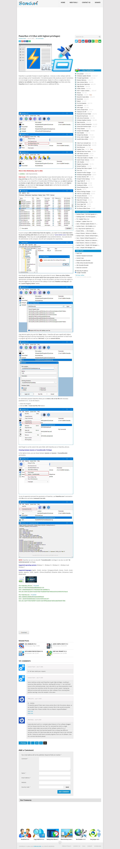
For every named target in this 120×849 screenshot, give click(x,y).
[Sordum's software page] (28, 3)
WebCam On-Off (82, 111)
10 (37, 743)
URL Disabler (80, 162)
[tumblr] (89, 41)
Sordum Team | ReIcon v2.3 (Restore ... (87, 240)
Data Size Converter (81, 267)
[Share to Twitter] (20, 41)
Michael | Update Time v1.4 (84, 221)
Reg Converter (81, 122)
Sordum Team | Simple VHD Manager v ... (88, 245)
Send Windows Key (82, 202)
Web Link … (31, 711)
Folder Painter (81, 88)
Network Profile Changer (84, 172)
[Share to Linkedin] (27, 41)
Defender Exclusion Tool (84, 145)
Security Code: (26, 787)
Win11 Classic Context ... (84, 90)
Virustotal (36, 585)
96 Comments (28, 653)
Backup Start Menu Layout (84, 168)
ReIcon (79, 92)
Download (97, 846)
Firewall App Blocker (83, 78)
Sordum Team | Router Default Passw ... (87, 235)
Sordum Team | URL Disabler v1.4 (85, 226)
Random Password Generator (84, 255)
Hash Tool (79, 253)
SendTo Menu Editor (82, 139)
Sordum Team (22, 38)
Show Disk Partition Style (84, 126)
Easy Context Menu (82, 82)
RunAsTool (80, 99)
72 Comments (56, 653)
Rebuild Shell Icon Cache (84, 151)
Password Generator (82, 155)
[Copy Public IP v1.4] (39, 833)
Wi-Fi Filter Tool (81, 206)
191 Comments (39, 38)
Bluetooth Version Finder (84, 114)
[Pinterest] (86, 41)
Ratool (79, 101)
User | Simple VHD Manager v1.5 (85, 247)
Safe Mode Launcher (82, 153)
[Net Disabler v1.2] (81, 833)
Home (63, 2)
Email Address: (26, 778)
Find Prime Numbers (83, 198)
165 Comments (28, 646)
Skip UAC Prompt (82, 200)
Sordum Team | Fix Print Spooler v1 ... (87, 214)
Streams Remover (82, 195)
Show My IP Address (82, 270)
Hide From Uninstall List (84, 143)
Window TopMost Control (84, 120)
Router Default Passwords (84, 124)
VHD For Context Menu (83, 193)
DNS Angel (80, 107)
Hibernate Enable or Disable (85, 158)
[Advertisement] (60, 21)
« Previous (23, 743)
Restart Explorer (81, 166)
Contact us (86, 2)
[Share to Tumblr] (25, 41)
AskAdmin (80, 105)
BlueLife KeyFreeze (82, 116)
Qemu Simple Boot (82, 109)
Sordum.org (37, 846)
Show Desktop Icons (82, 187)
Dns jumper (80, 73)
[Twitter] (76, 41)
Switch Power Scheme (83, 160)
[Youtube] (79, 41)
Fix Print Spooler (81, 103)
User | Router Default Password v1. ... (87, 238)
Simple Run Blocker (82, 135)
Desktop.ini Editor (82, 185)
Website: (24, 782)
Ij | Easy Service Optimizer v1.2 (85, 228)
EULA (83, 846)
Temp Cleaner (81, 128)
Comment (25, 759)
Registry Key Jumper (82, 164)
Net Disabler (80, 133)
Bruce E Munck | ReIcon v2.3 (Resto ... (87, 233)
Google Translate (81, 272)
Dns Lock (79, 170)
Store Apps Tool (81, 204)
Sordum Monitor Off (82, 177)
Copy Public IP (81, 181)
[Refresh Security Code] (67, 787)
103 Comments (56, 646)
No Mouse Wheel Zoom (83, 208)
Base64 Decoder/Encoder (83, 260)
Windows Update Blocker (84, 76)
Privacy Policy (66, 846)
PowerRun (80, 95)
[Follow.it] (99, 41)
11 (41, 743)
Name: (24, 773)
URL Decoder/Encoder (82, 265)
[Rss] (96, 41)
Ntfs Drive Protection (83, 118)
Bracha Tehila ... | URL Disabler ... (85, 231)
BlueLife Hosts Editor (83, 97)
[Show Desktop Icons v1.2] (67, 833)
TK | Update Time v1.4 (82, 219)
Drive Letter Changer (83, 137)
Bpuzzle (79, 189)
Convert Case (80, 258)
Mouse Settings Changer (83, 191)
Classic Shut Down (82, 183)
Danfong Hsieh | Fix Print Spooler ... (86, 216)
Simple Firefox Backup (83, 179)
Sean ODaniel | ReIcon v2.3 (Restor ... (87, 243)
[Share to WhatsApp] (30, 41)
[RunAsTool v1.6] (25, 833)
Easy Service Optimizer (83, 84)
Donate (97, 2)
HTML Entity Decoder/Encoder (84, 263)
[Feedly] (93, 41)
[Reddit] (83, 41)
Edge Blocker (80, 86)
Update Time (80, 149)
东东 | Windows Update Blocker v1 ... (86, 224)
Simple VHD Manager (83, 130)
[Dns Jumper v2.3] (95, 833)
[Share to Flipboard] (22, 41)
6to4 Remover (81, 147)
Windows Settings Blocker (84, 174)
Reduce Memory (81, 80)
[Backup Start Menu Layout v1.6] (53, 833)
